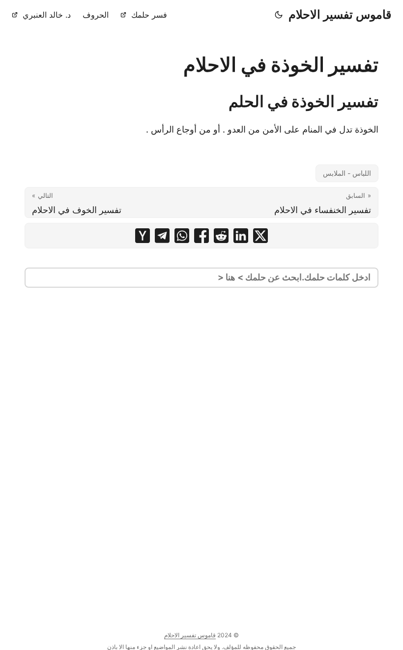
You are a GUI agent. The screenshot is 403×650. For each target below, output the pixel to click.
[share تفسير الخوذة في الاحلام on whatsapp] (181, 235)
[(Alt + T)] (279, 14)
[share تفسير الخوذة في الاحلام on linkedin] (240, 235)
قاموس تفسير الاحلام (339, 14)
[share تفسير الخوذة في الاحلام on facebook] (201, 235)
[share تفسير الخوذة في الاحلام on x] (260, 235)
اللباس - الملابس (347, 173)
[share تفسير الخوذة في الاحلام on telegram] (162, 235)
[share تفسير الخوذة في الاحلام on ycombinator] (142, 235)
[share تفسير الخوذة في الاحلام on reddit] (221, 235)
